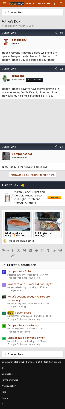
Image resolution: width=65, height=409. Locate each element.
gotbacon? (11, 25)
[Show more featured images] (59, 220)
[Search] (61, 3)
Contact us (7, 373)
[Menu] (4, 3)
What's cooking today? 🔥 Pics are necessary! (14, 234)
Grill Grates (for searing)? (43, 234)
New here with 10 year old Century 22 (30, 284)
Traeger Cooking (16, 306)
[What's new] (55, 3)
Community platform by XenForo (31, 361)
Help (4, 391)
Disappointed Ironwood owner (26, 338)
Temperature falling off (21, 271)
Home (5, 398)
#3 (61, 147)
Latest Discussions (21, 265)
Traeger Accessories (18, 331)
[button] (32, 368)
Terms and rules (10, 379)
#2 (61, 68)
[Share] (56, 33)
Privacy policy (9, 385)
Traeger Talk (14, 290)
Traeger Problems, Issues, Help (24, 277)
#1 (61, 33)
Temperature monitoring (22, 325)
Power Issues (19, 313)
